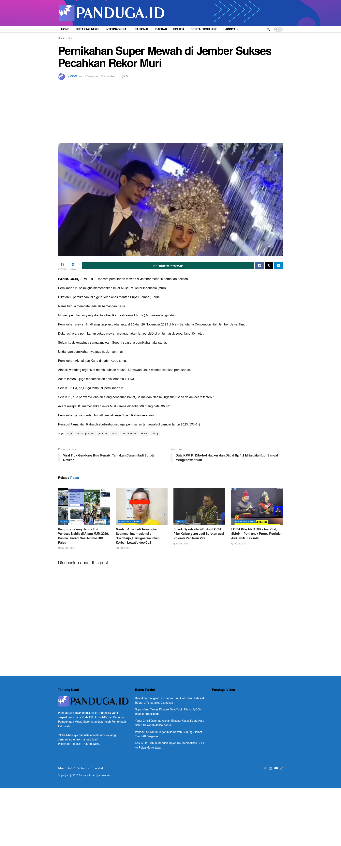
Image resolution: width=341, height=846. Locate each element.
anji (69, 433)
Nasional (142, 29)
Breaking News (87, 29)
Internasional (117, 29)
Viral (70, 38)
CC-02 (73, 76)
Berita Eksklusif (204, 29)
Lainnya (229, 29)
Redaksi (98, 768)
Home (65, 29)
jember (102, 433)
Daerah (161, 29)
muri (114, 433)
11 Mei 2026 (181, 543)
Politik (178, 29)
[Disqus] (170, 617)
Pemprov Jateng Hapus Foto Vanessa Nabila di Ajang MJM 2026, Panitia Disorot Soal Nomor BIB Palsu (83, 536)
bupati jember (85, 433)
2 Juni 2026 (124, 547)
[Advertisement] (170, 109)
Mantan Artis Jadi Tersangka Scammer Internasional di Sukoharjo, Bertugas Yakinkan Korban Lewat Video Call (138, 536)
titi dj (155, 433)
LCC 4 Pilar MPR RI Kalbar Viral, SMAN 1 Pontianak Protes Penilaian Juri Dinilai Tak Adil (256, 533)
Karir (70, 768)
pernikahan (129, 433)
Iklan (61, 768)
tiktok (144, 433)
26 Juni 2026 (67, 547)
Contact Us (83, 768)
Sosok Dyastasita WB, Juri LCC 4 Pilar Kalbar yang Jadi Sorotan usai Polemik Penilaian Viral (198, 533)
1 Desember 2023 (95, 76)
